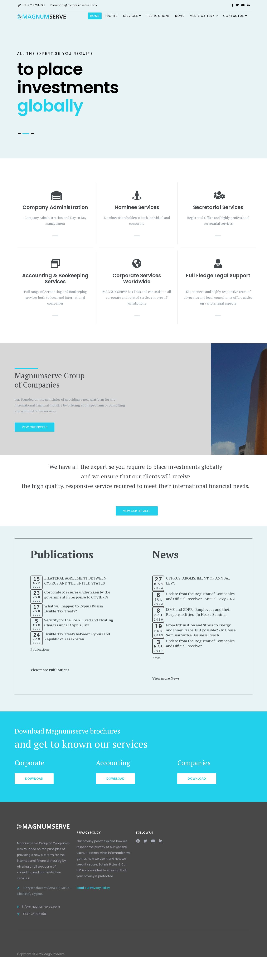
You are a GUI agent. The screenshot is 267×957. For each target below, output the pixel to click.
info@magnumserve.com (78, 5)
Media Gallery (202, 16)
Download (34, 778)
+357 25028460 (33, 5)
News (179, 16)
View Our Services (136, 511)
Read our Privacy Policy (93, 888)
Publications (158, 16)
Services (130, 16)
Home (94, 16)
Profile (111, 16)
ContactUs (233, 16)
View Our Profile (34, 427)
